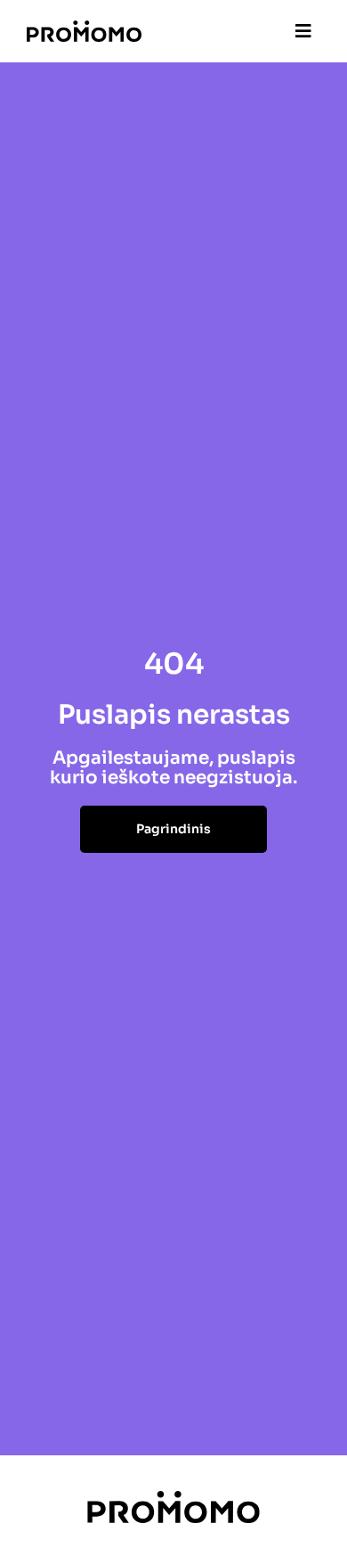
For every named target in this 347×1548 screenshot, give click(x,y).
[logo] (84, 27)
